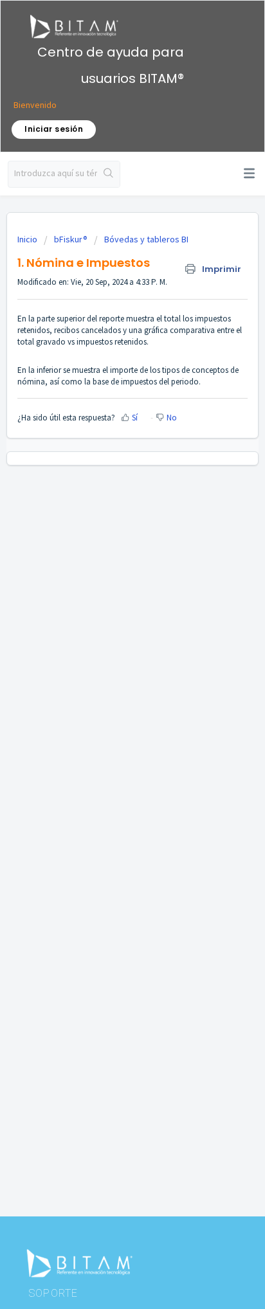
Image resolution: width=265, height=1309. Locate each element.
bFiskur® (70, 239)
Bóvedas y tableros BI (146, 239)
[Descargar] (108, 658)
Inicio (28, 239)
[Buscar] (108, 174)
